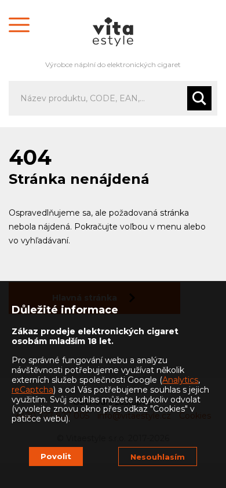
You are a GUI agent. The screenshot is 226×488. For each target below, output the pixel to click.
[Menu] (19, 24)
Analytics (180, 380)
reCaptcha (32, 390)
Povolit (56, 456)
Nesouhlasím (157, 456)
